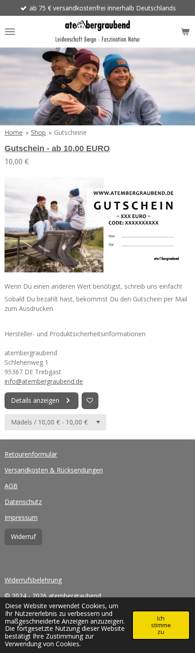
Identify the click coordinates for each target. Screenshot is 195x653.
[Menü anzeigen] (10, 32)
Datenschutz (23, 501)
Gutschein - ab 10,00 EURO (57, 148)
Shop (38, 132)
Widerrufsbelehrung (33, 580)
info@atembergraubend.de (44, 381)
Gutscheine (70, 132)
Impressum (21, 517)
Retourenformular (31, 454)
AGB (11, 485)
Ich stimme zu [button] (161, 625)
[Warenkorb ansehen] (185, 32)
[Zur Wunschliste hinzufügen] (90, 400)
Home (14, 132)
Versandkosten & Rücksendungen (54, 470)
